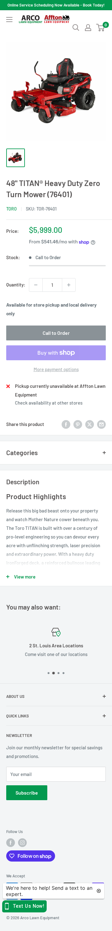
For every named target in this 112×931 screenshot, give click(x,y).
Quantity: (15, 284)
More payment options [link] (56, 369)
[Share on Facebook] (66, 424)
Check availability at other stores (48, 403)
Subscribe (27, 793)
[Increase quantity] (68, 284)
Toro (11, 208)
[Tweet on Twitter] (89, 424)
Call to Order (56, 333)
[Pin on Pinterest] (77, 424)
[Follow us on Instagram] (22, 842)
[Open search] (75, 27)
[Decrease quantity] (35, 284)
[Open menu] (9, 19)
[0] (101, 27)
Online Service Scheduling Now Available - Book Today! (56, 4)
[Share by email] (101, 424)
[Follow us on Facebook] (10, 842)
